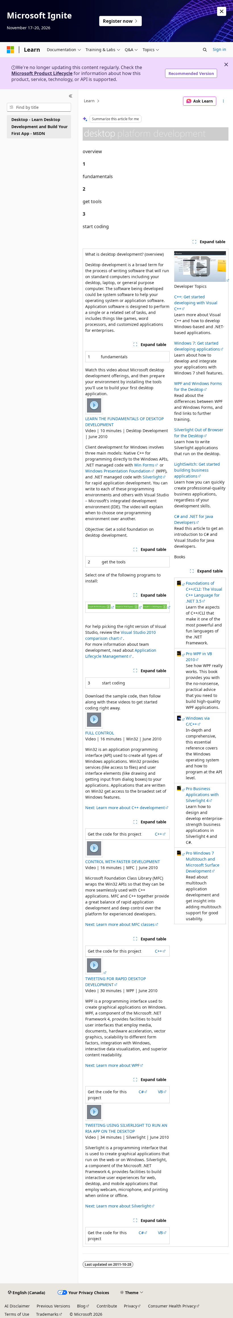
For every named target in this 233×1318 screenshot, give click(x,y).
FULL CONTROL (99, 733)
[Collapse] (71, 96)
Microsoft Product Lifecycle (41, 73)
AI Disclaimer (17, 1306)
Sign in (219, 49)
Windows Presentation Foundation (118, 471)
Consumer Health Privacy (172, 1306)
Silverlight (152, 477)
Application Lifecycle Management (120, 653)
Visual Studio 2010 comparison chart (120, 635)
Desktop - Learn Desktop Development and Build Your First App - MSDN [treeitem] (39, 126)
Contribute (107, 1306)
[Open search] (205, 50)
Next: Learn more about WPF (112, 1065)
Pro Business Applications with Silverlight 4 (202, 794)
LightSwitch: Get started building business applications (197, 470)
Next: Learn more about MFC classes (120, 924)
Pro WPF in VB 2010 (199, 656)
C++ (158, 834)
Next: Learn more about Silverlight (118, 1206)
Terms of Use (17, 1314)
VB (160, 1091)
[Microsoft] (10, 49)
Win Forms (144, 465)
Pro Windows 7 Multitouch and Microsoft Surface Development (202, 862)
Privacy (130, 1306)
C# (141, 1091)
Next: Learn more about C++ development (125, 807)
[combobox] (39, 107)
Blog (81, 1306)
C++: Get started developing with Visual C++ (195, 302)
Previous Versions (53, 1306)
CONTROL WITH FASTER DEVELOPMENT (122, 861)
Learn (89, 101)
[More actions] (223, 101)
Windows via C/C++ (198, 721)
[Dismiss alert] (221, 11)
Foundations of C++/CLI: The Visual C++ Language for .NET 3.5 (204, 592)
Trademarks (47, 1314)
